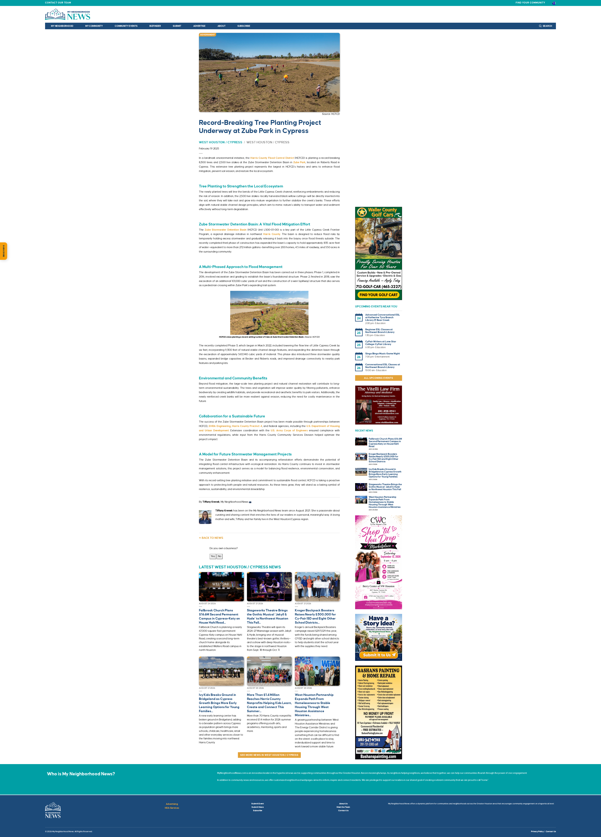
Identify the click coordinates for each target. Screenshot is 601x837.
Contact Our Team (58, 2)
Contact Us (343, 810)
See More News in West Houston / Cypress (269, 755)
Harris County (271, 234)
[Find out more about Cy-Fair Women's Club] (378, 562)
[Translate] (554, 3)
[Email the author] (250, 501)
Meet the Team (343, 807)
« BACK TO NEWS (211, 537)
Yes (213, 556)
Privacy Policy (537, 831)
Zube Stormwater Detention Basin (226, 229)
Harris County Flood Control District (272, 158)
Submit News (258, 807)
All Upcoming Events (378, 378)
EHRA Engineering (220, 426)
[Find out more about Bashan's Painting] (378, 712)
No (219, 556)
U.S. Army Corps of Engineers (289, 430)
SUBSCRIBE (4, 251)
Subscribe (243, 26)
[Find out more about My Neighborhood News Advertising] (378, 637)
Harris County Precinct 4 (247, 426)
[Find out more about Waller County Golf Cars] (378, 253)
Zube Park (299, 162)
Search (547, 26)
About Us (343, 804)
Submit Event (257, 804)
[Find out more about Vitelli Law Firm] (378, 405)
